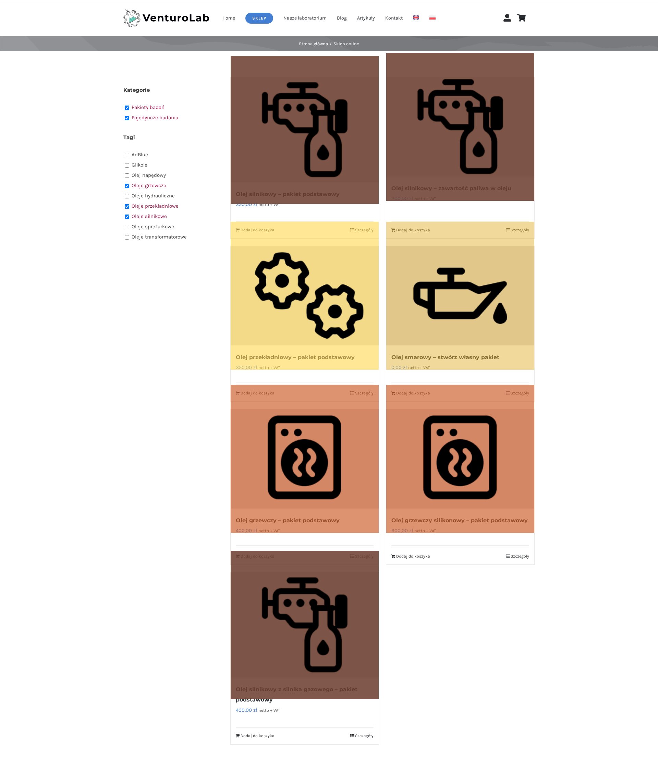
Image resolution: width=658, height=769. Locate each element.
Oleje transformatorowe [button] (159, 237)
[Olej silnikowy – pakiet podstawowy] (305, 129)
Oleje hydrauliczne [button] (153, 196)
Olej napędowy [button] (149, 175)
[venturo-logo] (166, 12)
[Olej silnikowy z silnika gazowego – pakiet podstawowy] (305, 625)
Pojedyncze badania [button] (155, 117)
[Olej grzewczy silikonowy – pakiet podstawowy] (460, 459)
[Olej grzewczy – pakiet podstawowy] (305, 459)
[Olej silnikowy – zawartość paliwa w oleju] (460, 126)
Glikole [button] (139, 165)
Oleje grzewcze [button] (149, 185)
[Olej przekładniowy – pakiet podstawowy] (305, 295)
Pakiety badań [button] (148, 107)
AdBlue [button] (140, 154)
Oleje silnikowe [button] (149, 216)
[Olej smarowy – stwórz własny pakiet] (460, 295)
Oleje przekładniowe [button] (155, 206)
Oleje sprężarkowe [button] (153, 226)
